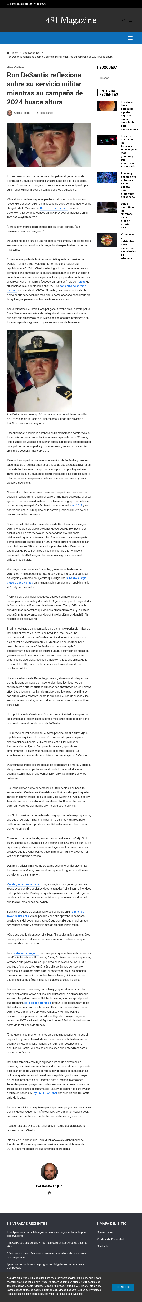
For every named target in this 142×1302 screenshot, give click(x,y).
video (82, 281)
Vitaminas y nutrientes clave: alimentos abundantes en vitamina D (128, 246)
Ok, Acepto (123, 1287)
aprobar (52, 1093)
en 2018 (77, 505)
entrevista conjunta (26, 953)
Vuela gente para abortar (24, 884)
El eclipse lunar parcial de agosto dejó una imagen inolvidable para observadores (129, 116)
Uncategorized (15, 67)
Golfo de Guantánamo (54, 208)
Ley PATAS (39, 1093)
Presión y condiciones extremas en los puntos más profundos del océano (128, 185)
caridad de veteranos (37, 1002)
